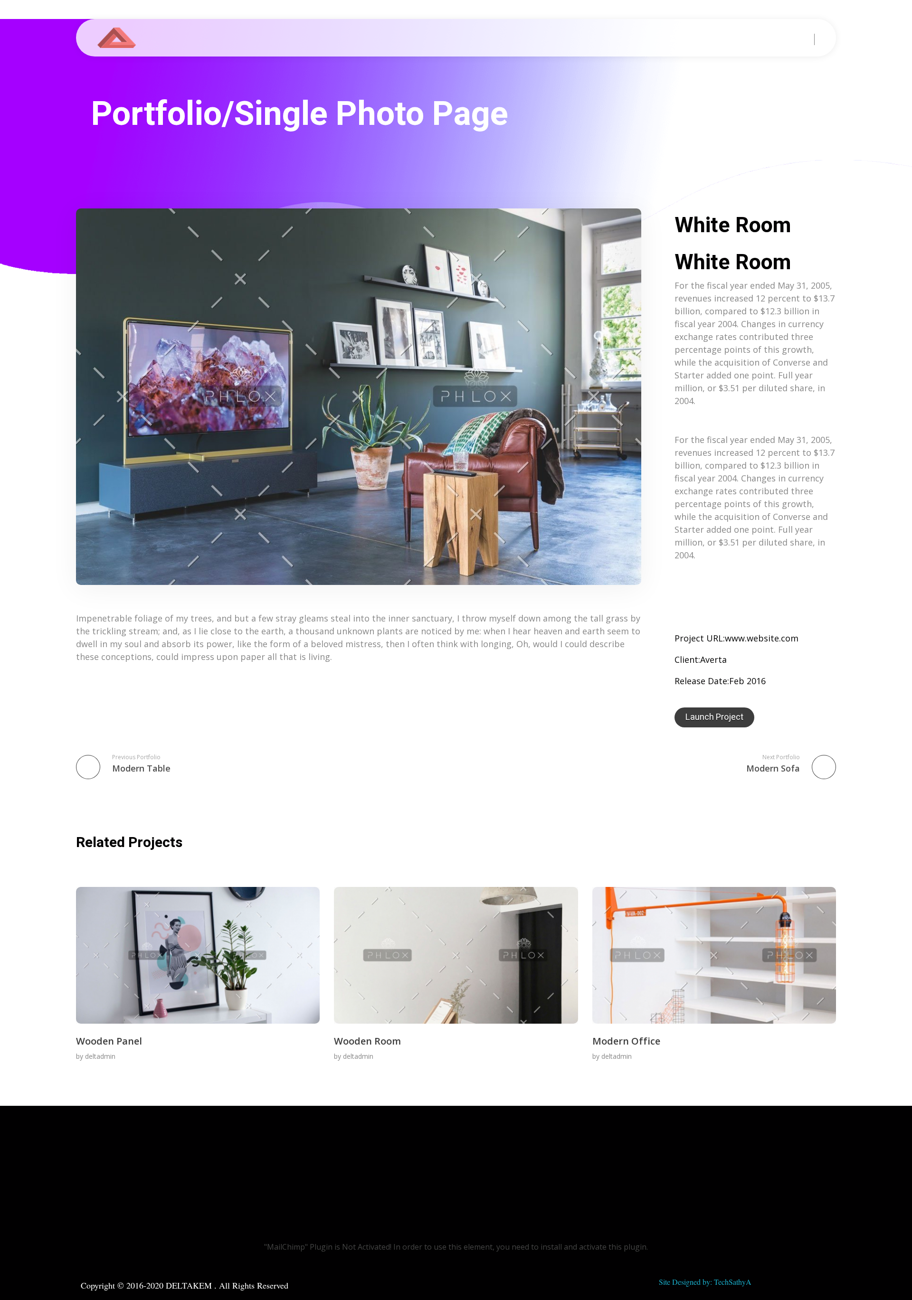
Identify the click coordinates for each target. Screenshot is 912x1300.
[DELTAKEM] (121, 38)
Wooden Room (367, 1041)
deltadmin (100, 1056)
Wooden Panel (109, 1041)
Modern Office (626, 1041)
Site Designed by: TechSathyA (705, 1282)
